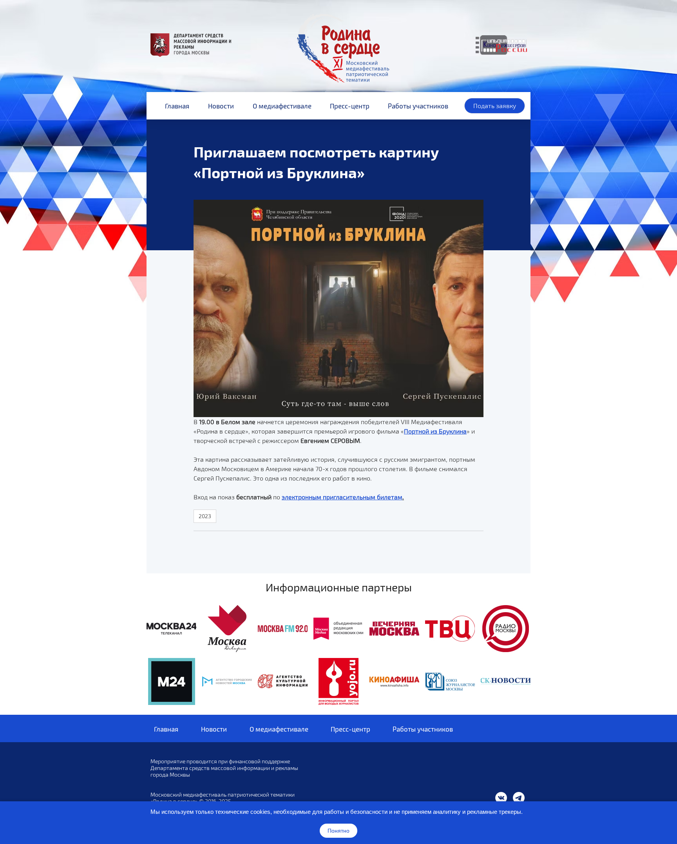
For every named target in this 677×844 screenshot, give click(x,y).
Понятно (338, 831)
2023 (205, 516)
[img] (171, 628)
